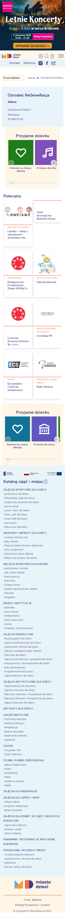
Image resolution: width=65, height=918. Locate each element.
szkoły (7, 768)
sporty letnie (11, 506)
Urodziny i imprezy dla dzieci (24, 532)
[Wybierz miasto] (53, 56)
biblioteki (9, 607)
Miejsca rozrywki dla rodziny (46, 330)
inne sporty (10, 522)
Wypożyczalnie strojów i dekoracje (23, 545)
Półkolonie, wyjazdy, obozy (24, 850)
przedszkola (15, 278)
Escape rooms (12, 584)
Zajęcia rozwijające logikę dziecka (22, 650)
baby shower (11, 541)
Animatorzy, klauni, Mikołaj (47, 381)
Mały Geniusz (45, 386)
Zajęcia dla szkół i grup (21, 797)
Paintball (9, 593)
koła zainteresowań (15, 667)
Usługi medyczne (16, 714)
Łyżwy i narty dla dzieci (17, 510)
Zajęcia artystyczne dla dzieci (27, 681)
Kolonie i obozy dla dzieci (18, 866)
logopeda (9, 739)
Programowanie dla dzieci (18, 671)
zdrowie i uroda (12, 829)
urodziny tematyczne (16, 537)
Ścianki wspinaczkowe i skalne (20, 588)
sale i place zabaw (14, 572)
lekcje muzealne (13, 810)
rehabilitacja (11, 727)
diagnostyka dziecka (15, 735)
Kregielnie (9, 597)
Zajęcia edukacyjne (18, 634)
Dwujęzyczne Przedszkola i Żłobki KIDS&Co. (18, 285)
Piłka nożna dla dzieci (16, 526)
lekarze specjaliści (14, 731)
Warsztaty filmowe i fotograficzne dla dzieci (28, 698)
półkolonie (10, 862)
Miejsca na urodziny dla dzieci (20, 557)
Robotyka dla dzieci (15, 655)
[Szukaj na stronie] (46, 56)
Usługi (8, 745)
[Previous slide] (11, 163)
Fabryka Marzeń (46, 282)
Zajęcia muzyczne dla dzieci (19, 690)
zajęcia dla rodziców (15, 825)
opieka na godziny (14, 781)
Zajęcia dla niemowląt (20, 791)
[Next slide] (54, 163)
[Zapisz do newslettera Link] (53, 63)
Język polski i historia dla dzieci (21, 646)
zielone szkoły (12, 801)
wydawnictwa (11, 615)
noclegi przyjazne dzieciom (19, 854)
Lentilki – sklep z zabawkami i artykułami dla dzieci (18, 236)
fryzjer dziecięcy (13, 754)
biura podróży (12, 576)
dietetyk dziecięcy (14, 723)
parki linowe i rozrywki (16, 568)
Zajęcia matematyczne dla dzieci (22, 642)
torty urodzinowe (13, 549)
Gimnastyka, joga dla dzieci (19, 498)
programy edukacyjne (16, 805)
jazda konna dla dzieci (16, 493)
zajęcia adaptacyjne (15, 764)
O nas (27, 899)
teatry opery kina (13, 619)
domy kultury (11, 611)
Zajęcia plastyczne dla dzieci (20, 685)
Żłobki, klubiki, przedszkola (23, 760)
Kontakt (15, 63)
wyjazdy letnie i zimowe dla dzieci (23, 858)
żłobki (7, 777)
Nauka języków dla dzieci (18, 638)
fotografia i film (12, 750)
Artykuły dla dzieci (18, 227)
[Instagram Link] (40, 63)
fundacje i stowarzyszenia (18, 628)
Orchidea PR (44, 335)
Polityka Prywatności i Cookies (32, 905)
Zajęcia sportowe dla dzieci (24, 489)
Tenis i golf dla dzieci (15, 514)
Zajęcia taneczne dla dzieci (19, 702)
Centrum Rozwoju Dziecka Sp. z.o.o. (18, 341)
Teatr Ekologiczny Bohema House (46, 215)
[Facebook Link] (47, 63)
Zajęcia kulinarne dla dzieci (19, 675)
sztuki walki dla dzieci (16, 518)
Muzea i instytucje (17, 603)
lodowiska (9, 580)
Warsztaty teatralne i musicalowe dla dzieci (28, 694)
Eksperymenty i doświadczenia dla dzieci (27, 663)
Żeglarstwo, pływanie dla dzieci (21, 502)
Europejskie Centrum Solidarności (15, 387)
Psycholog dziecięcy (15, 719)
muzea (11, 379)
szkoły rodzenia (12, 833)
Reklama (29, 63)
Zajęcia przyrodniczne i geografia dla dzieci (28, 659)
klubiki (7, 785)
